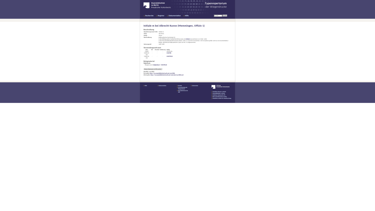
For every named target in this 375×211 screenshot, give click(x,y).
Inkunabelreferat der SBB (183, 91)
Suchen (225, 15)
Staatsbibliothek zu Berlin (219, 93)
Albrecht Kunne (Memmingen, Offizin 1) (182, 26)
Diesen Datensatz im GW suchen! (152, 69)
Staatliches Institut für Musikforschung (222, 98)
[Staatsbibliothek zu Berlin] (157, 8)
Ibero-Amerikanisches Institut (220, 96)
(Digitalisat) (156, 65)
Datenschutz (195, 85)
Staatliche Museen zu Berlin (219, 91)
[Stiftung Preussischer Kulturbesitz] (221, 88)
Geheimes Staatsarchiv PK (219, 95)
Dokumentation (175, 16)
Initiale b (187, 39)
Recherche (149, 16)
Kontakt (180, 85)
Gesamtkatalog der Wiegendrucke (182, 88)
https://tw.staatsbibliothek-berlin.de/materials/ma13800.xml (166, 75)
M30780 (169, 53)
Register (161, 16)
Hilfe (187, 16)
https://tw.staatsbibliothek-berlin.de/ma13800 (162, 73)
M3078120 (170, 56)
